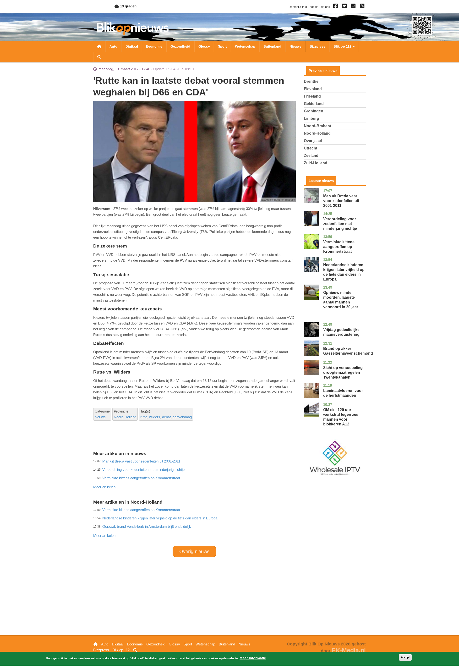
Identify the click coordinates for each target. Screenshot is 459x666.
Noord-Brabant (317, 126)
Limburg (311, 118)
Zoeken (99, 57)
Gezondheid (180, 46)
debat (166, 417)
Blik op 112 (342, 46)
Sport (222, 46)
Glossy (204, 46)
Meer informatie (253, 658)
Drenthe (311, 81)
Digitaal (132, 46)
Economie (154, 46)
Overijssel (313, 141)
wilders (154, 417)
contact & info (298, 7)
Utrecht (310, 148)
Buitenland (272, 46)
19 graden (128, 6)
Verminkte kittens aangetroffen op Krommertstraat (339, 246)
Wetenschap (245, 46)
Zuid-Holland (315, 163)
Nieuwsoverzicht (99, 46)
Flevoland (313, 89)
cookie (314, 7)
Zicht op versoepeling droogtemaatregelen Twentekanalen (343, 372)
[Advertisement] (194, 477)
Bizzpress (317, 46)
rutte (143, 417)
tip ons (325, 7)
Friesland (312, 96)
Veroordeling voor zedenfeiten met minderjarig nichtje (340, 224)
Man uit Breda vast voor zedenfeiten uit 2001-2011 (341, 201)
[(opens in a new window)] (336, 7)
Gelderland (314, 104)
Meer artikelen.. (105, 487)
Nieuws (295, 46)
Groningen (313, 111)
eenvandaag (182, 417)
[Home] (133, 28)
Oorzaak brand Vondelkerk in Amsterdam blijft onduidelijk (146, 526)
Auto (113, 46)
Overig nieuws (194, 551)
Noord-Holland (125, 417)
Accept (405, 657)
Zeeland (311, 156)
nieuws (100, 417)
